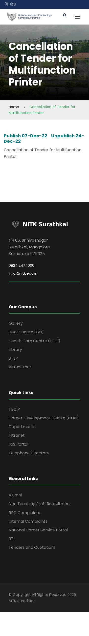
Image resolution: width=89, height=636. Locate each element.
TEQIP (14, 409)
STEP (13, 358)
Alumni (15, 495)
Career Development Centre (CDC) (44, 418)
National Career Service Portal (38, 530)
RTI (12, 539)
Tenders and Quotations (32, 547)
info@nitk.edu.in (23, 273)
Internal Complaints (28, 521)
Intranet (17, 435)
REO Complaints (24, 513)
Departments (22, 427)
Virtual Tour (20, 367)
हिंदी (13, 4)
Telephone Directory (29, 453)
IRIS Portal (18, 444)
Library (15, 349)
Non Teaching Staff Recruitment (40, 504)
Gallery (16, 323)
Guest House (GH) (26, 332)
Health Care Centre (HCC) (34, 341)
